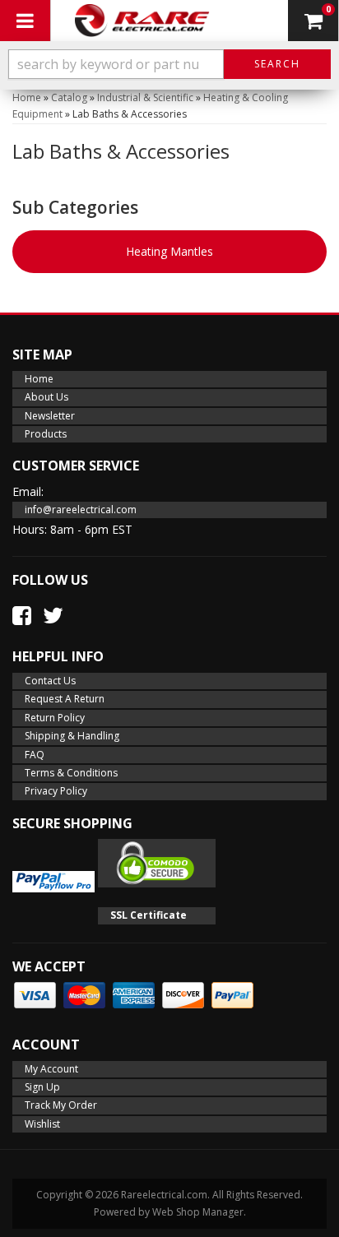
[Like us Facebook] (21, 615)
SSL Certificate (148, 915)
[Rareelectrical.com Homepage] (142, 20)
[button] (169, 64)
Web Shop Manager (198, 1212)
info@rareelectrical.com (81, 510)
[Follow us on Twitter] (53, 615)
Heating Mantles (169, 251)
